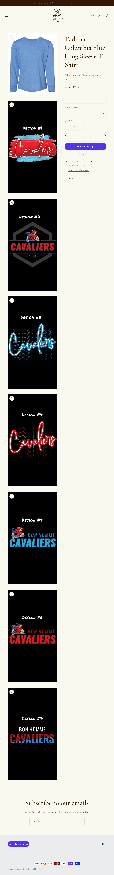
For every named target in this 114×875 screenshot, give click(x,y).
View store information (78, 170)
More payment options (85, 154)
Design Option (71, 107)
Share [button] (70, 178)
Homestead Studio (21, 869)
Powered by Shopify (35, 869)
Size (66, 94)
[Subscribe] (81, 821)
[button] (6, 15)
